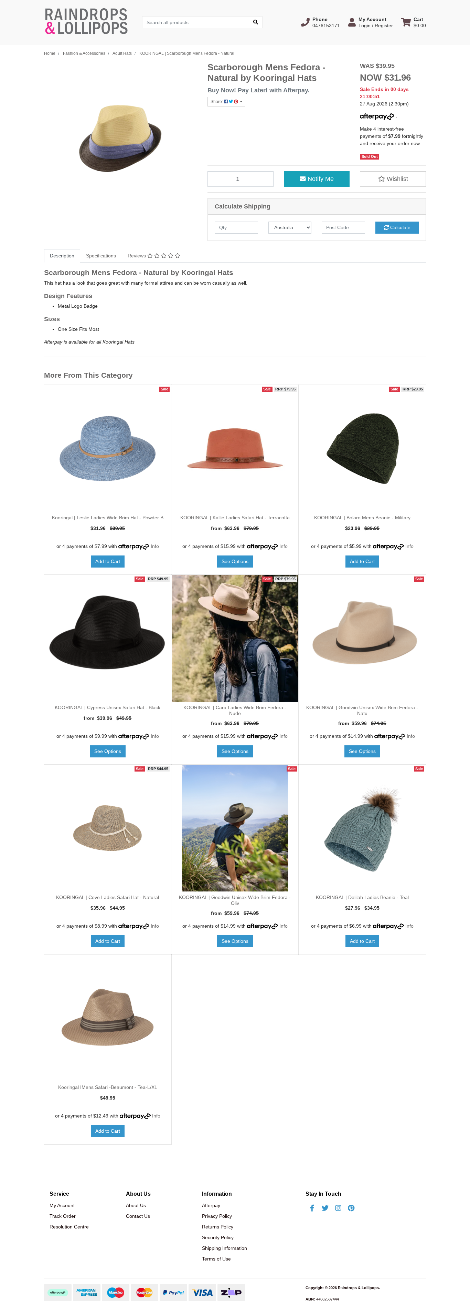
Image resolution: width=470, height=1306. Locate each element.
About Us (136, 1205)
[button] (320, 22)
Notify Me (320, 178)
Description (62, 255)
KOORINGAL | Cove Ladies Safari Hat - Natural (107, 897)
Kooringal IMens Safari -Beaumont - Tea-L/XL (107, 1087)
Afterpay (211, 1205)
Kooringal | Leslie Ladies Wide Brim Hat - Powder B (107, 517)
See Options (235, 561)
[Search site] (256, 22)
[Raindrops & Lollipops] (88, 22)
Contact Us (138, 1216)
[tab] (62, 256)
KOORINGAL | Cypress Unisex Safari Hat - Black (107, 707)
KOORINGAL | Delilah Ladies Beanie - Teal (362, 897)
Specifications (101, 255)
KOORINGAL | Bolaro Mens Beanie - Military (362, 517)
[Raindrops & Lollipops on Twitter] (325, 1208)
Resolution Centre (69, 1227)
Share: (217, 101)
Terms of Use (216, 1259)
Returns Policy (217, 1227)
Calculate (399, 227)
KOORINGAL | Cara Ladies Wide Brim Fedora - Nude (234, 710)
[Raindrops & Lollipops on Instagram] (338, 1208)
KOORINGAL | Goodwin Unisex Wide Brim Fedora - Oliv (235, 900)
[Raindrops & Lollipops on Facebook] (312, 1208)
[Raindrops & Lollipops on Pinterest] (351, 1208)
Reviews (137, 255)
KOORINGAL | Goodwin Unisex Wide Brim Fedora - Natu (362, 710)
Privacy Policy (217, 1216)
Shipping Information (224, 1248)
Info (155, 546)
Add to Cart (107, 561)
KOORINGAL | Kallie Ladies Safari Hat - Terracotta (235, 517)
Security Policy (218, 1237)
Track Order (63, 1216)
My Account (62, 1205)
